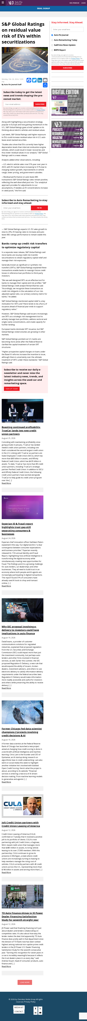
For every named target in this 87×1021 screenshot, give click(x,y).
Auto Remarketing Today (65, 40)
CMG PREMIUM (74, 3)
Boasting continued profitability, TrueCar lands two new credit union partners (21, 430)
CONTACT (19, 1011)
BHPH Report (60, 50)
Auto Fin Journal (61, 35)
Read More (6, 483)
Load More (25, 982)
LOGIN (83, 3)
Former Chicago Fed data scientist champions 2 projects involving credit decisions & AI (22, 732)
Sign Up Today (12, 389)
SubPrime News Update (65, 45)
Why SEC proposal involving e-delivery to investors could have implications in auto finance (20, 630)
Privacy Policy (41, 110)
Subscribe (40, 104)
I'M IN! (39, 208)
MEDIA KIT (19, 1007)
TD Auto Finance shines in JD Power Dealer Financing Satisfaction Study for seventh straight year (22, 916)
